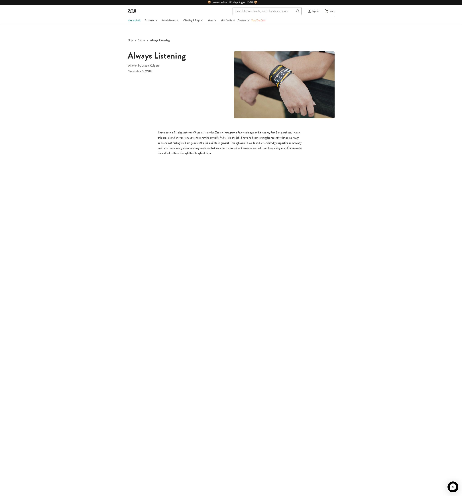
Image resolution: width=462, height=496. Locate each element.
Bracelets (149, 20)
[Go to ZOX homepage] (132, 11)
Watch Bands (168, 20)
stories (141, 40)
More (210, 20)
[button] (452, 486)
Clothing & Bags (191, 20)
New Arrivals (134, 20)
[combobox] (267, 11)
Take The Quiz (258, 20)
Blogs (130, 40)
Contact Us (243, 20)
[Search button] (298, 11)
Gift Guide (226, 20)
